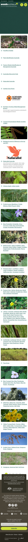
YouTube (25, 513)
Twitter (15, 513)
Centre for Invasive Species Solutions (11, 6)
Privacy (16, 534)
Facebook (6, 513)
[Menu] (25, 4)
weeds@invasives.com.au (14, 483)
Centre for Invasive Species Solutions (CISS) (14, 477)
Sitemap (20, 534)
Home (4, 23)
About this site (9, 534)
